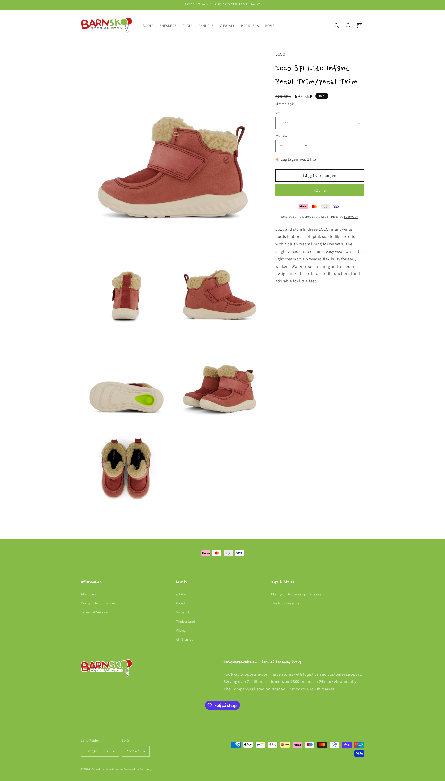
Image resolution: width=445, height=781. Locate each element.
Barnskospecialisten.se (107, 769)
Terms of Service (94, 612)
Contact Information (98, 603)
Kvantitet (282, 135)
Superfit (182, 612)
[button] (250, 25)
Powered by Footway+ (138, 769)
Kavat (180, 603)
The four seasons (285, 603)
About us (88, 594)
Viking (181, 630)
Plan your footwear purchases (296, 594)
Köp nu (319, 190)
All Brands (184, 639)
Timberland (185, 621)
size (278, 113)
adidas (181, 594)
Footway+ (351, 216)
